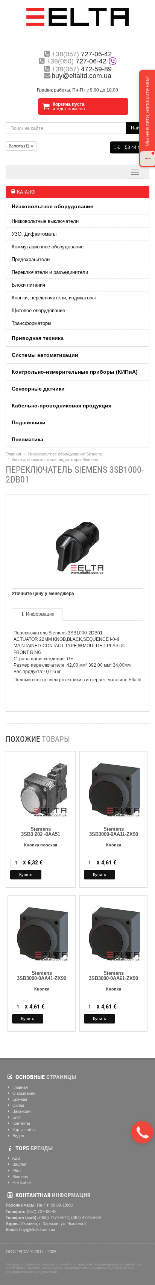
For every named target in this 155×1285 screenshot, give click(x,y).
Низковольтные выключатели (45, 221)
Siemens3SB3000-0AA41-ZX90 (41, 975)
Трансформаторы (31, 323)
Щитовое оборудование (38, 310)
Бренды (19, 1099)
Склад (17, 1105)
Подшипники (29, 422)
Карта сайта (23, 1129)
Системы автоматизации (45, 355)
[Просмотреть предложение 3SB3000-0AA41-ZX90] (42, 932)
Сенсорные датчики (38, 389)
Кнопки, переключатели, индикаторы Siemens (55, 459)
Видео (17, 1135)
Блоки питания (28, 285)
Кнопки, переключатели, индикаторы (54, 298)
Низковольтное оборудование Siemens (65, 454)
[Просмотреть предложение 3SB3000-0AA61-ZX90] (113, 932)
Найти (137, 128)
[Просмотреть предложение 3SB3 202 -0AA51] (40, 788)
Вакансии (20, 1111)
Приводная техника (38, 338)
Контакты (20, 1123)
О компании (23, 1093)
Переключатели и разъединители (50, 272)
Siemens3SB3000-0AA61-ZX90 (113, 975)
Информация (40, 614)
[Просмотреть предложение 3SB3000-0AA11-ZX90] (113, 788)
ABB (15, 1158)
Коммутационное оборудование (48, 246)
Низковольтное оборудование (52, 206)
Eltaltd (135, 679)
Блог (16, 1117)
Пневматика (27, 439)
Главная (13, 454)
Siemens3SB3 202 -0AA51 (40, 831)
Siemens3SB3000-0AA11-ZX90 (113, 831)
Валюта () (19, 146)
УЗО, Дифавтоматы (34, 234)
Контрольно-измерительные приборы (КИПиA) (75, 372)
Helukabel (20, 1182)
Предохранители (31, 259)
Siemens (19, 1176)
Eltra (16, 1170)
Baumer (19, 1164)
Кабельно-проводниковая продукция (61, 406)
